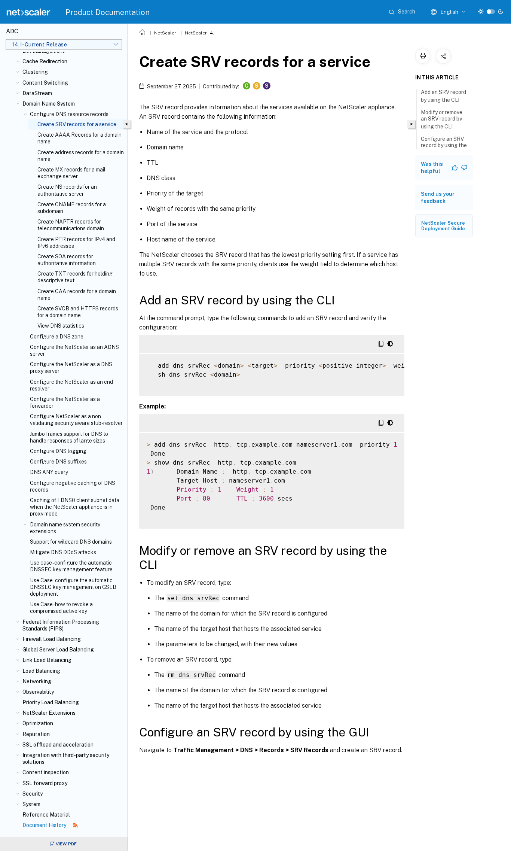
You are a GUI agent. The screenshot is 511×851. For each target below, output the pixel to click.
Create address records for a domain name (80, 155)
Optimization (37, 723)
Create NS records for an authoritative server (67, 190)
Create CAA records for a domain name (76, 294)
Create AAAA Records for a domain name (79, 138)
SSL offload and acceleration (58, 745)
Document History (44, 825)
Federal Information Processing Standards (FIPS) (60, 625)
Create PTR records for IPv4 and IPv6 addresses (76, 242)
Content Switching (45, 83)
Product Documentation (107, 12)
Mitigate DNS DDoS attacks (63, 552)
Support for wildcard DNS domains (71, 542)
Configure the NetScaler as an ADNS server (74, 350)
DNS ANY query (49, 472)
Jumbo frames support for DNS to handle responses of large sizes (69, 437)
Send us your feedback (438, 197)
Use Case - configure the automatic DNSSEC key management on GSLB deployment (73, 587)
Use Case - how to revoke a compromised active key (61, 607)
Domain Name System (48, 104)
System (31, 804)
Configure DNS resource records (69, 114)
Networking (36, 681)
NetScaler (165, 33)
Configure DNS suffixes (58, 462)
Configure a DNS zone (56, 337)
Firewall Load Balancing (51, 639)
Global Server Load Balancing (58, 650)
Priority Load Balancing (50, 702)
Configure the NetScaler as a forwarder (65, 402)
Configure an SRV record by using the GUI (444, 146)
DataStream (37, 93)
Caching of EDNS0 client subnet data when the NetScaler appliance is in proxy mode (74, 507)
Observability (38, 692)
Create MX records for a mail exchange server (71, 173)
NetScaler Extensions (49, 713)
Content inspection (45, 772)
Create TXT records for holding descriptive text (75, 277)
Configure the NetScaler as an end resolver (71, 385)
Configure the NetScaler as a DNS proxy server (71, 367)
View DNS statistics (60, 326)
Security (32, 794)
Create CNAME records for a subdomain (71, 207)
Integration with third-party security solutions (65, 758)
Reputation (36, 734)
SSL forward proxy (44, 783)
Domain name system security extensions (65, 528)
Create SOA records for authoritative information (66, 259)
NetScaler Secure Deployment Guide (443, 225)
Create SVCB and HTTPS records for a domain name (77, 312)
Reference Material (46, 815)
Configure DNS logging (58, 451)
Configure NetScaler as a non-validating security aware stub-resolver (76, 419)
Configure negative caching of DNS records (72, 486)
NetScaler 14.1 (200, 33)
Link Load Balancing (46, 660)
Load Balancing (41, 671)
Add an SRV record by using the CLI (443, 96)
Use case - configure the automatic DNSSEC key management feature (71, 566)
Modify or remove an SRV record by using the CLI (441, 119)
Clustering (35, 72)
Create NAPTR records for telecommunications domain (70, 225)
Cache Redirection (44, 61)
